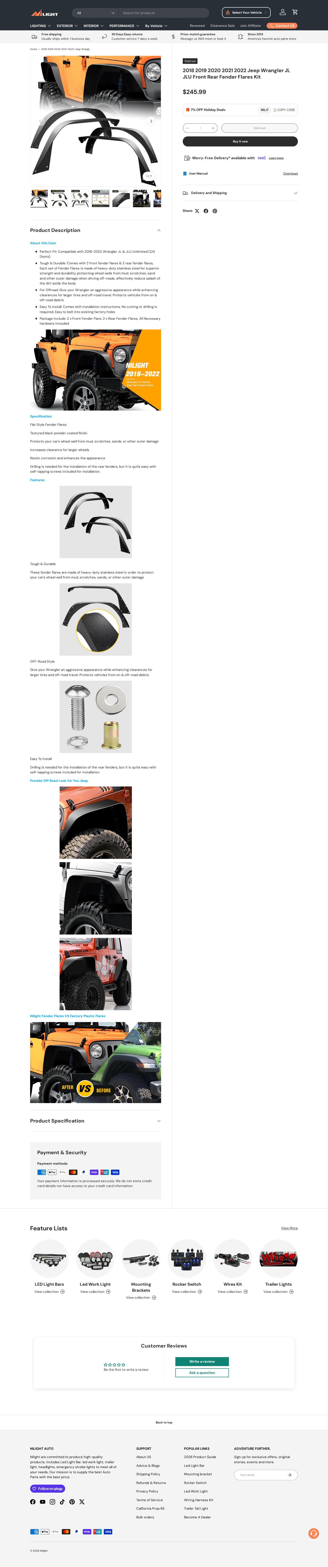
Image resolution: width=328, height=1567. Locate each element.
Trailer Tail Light (196, 1508)
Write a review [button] (202, 1361)
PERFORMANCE (122, 26)
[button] (295, 12)
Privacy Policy (147, 1491)
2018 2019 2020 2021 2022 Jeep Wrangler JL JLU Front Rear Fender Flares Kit (66, 49)
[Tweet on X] (197, 211)
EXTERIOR (65, 26)
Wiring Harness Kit (198, 1500)
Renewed (197, 25)
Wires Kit (233, 1284)
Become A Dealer (197, 1517)
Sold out (260, 128)
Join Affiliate (250, 25)
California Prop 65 (150, 1508)
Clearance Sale (222, 25)
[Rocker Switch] (187, 1258)
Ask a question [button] (202, 1372)
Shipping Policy (148, 1474)
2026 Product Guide (200, 1457)
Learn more (276, 158)
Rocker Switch (186, 1284)
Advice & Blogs (148, 1465)
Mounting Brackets (141, 1287)
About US (143, 1457)
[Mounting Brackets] (141, 1258)
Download (290, 174)
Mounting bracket (198, 1474)
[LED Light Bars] (49, 1258)
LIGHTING (38, 26)
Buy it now (240, 141)
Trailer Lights (278, 1284)
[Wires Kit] (233, 1258)
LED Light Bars (49, 1284)
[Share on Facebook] (205, 211)
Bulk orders (145, 1517)
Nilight (44, 1550)
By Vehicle (153, 26)
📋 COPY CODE (284, 110)
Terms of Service (149, 1500)
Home (33, 49)
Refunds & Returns (151, 1483)
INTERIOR (91, 26)
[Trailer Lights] (278, 1258)
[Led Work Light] (95, 1258)
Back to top (164, 1422)
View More (289, 1228)
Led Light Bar (194, 1465)
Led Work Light (95, 1284)
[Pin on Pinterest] (214, 211)
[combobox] (141, 13)
